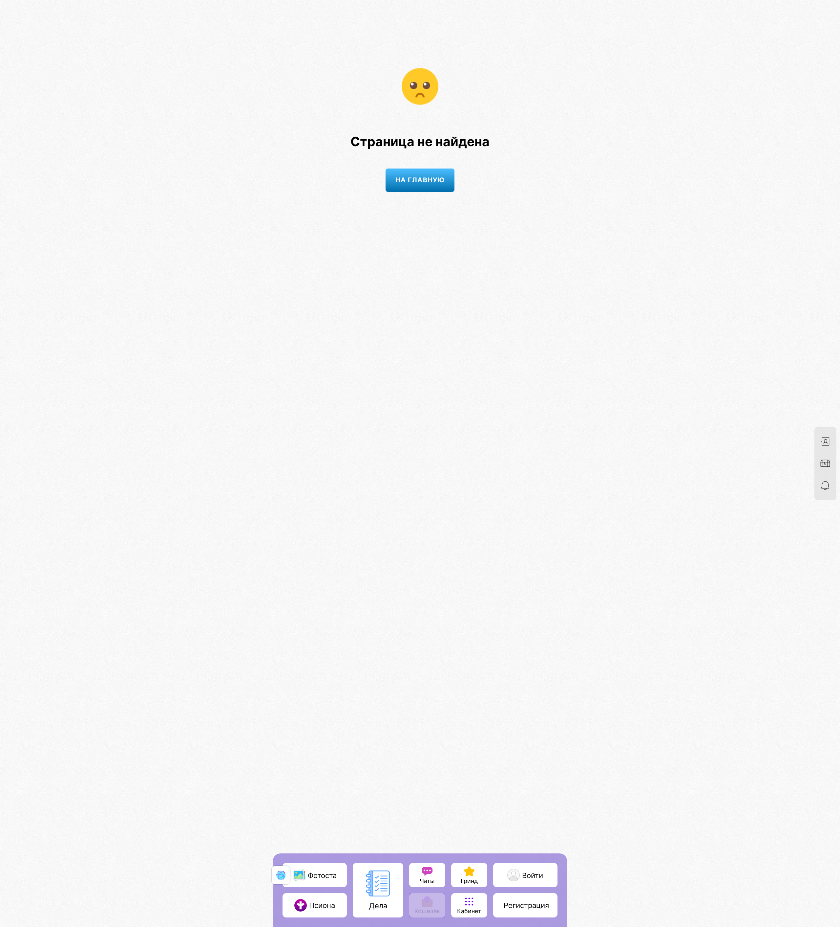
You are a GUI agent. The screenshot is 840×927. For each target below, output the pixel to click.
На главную (419, 180)
